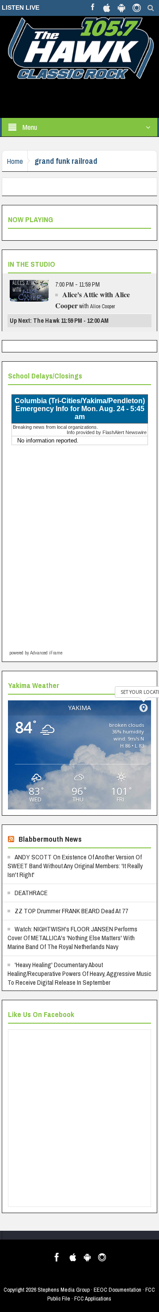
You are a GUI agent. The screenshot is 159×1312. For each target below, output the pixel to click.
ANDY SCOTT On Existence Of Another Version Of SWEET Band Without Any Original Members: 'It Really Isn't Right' (75, 865)
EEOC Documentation (117, 1289)
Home (15, 161)
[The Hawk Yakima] (80, 47)
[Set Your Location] (143, 708)
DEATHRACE (31, 892)
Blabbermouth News (50, 839)
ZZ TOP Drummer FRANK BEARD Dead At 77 (71, 910)
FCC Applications (92, 1298)
